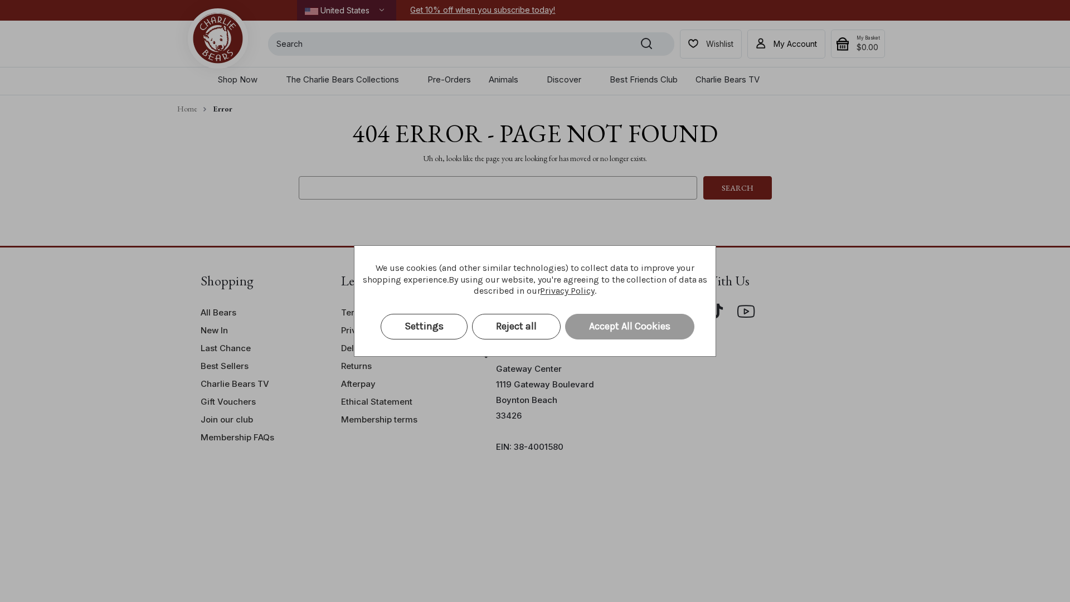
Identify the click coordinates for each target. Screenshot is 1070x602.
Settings (424, 326)
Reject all (516, 326)
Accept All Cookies (629, 326)
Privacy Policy (567, 290)
